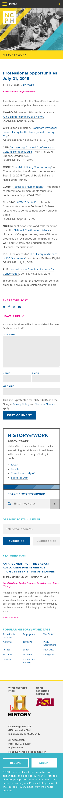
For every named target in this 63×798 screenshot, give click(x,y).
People (15, 469)
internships (48, 649)
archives (7, 659)
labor (26, 649)
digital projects (27, 583)
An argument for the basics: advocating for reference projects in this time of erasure (29, 567)
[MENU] (4, 8)
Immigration (49, 654)
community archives (28, 661)
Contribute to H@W (22, 473)
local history (10, 583)
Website (8, 386)
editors (28, 85)
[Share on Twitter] (4, 307)
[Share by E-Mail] (19, 307)
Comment (10, 334)
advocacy (7, 642)
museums (7, 654)
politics (6, 649)
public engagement (49, 643)
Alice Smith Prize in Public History (23, 116)
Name (7, 373)
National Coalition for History (31, 230)
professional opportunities (19, 91)
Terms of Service (45, 404)
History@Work (28, 435)
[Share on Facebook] (9, 307)
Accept (44, 763)
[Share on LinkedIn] (14, 307)
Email (36, 373)
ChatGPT (27, 642)
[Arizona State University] (45, 702)
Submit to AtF (19, 477)
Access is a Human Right (28, 187)
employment (29, 634)
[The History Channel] (19, 705)
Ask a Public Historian (9, 636)
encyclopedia (44, 583)
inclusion (27, 654)
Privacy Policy (20, 404)
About (15, 465)
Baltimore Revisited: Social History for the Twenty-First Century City (30, 132)
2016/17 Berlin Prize (28, 202)
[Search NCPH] (59, 4)
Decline (15, 763)
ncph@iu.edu (15, 747)
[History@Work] (31, 16)
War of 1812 (49, 634)
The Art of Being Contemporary (32, 167)
